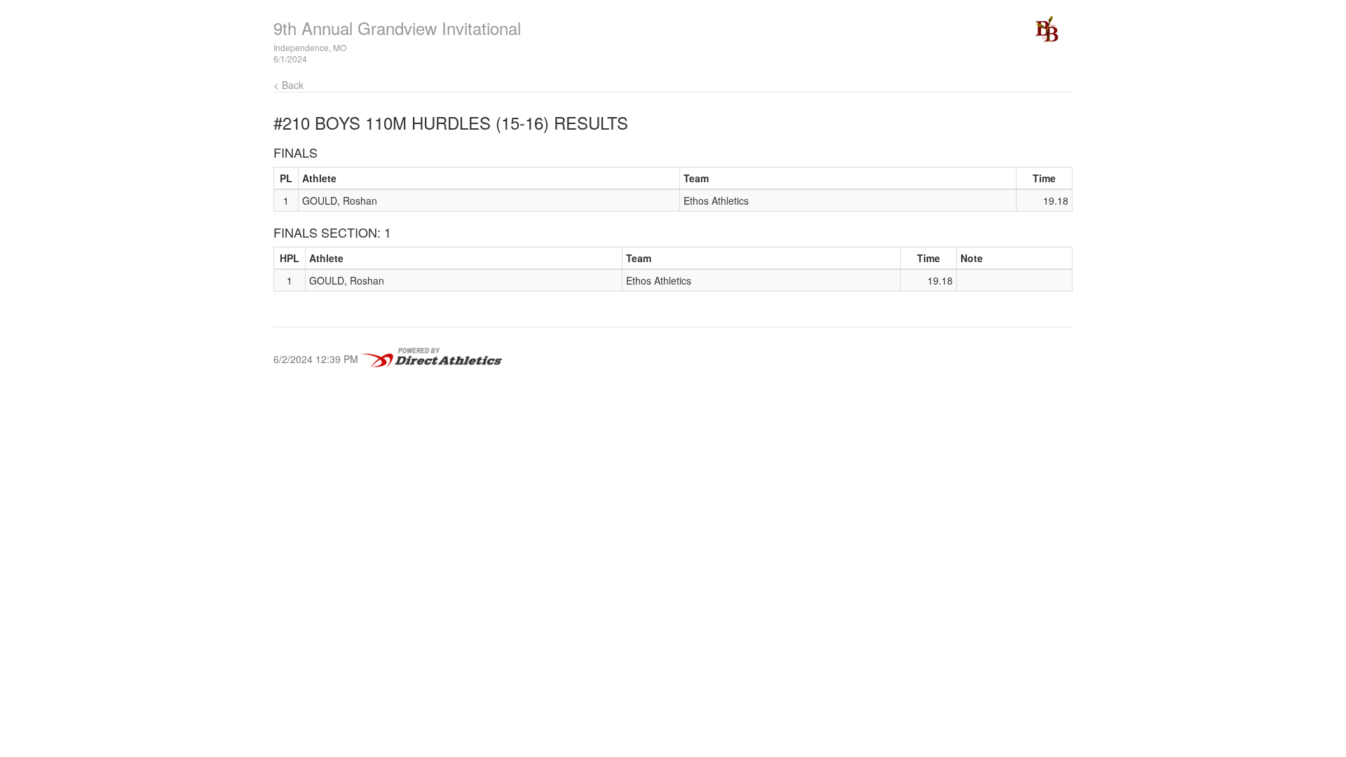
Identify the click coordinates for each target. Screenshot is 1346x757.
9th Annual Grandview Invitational (397, 27)
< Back (288, 85)
